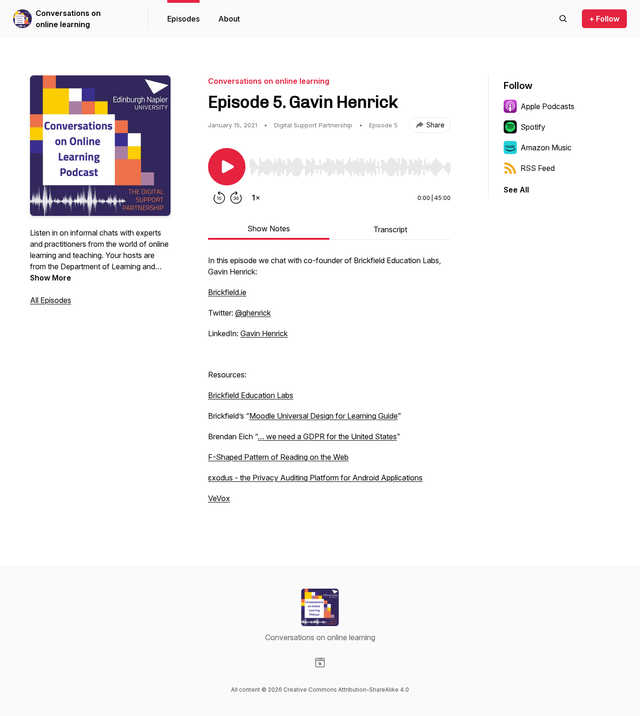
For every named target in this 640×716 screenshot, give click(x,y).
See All (516, 189)
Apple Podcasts (547, 106)
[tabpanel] (329, 384)
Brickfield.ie (227, 292)
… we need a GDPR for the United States (327, 436)
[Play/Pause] (227, 166)
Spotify (533, 127)
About (229, 18)
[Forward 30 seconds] (236, 197)
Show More (50, 277)
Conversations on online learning (68, 18)
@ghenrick (253, 312)
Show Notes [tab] (268, 228)
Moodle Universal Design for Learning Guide (323, 416)
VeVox (219, 498)
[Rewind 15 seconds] (219, 197)
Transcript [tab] (390, 229)
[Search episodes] (563, 18)
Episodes (183, 18)
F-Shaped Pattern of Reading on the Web (278, 457)
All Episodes (50, 300)
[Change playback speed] (255, 197)
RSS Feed (538, 168)
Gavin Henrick (264, 333)
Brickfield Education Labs (250, 395)
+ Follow (604, 18)
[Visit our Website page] (320, 662)
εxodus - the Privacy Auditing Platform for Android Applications (315, 477)
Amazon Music (546, 147)
